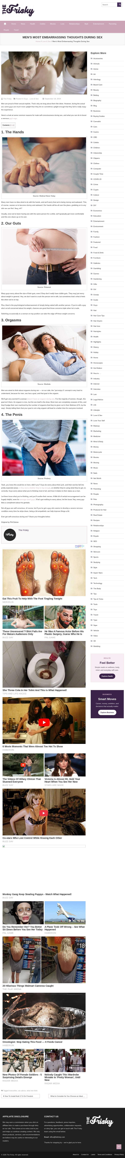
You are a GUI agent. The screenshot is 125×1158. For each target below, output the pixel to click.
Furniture (96, 258)
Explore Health (107, 676)
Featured (96, 242)
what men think (32, 1091)
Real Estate (97, 515)
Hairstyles (97, 331)
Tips (95, 594)
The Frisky (7, 99)
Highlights (97, 342)
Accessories (98, 58)
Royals (6, 30)
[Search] (119, 4)
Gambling (97, 268)
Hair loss (96, 326)
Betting (96, 95)
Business (96, 111)
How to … (97, 373)
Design (96, 200)
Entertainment (98, 24)
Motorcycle (97, 452)
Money (96, 447)
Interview (96, 389)
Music (95, 468)
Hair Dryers (97, 321)
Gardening (97, 279)
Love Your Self (99, 421)
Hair (95, 310)
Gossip (96, 295)
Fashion (96, 237)
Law (95, 394)
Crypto (96, 190)
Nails (95, 473)
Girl (94, 289)
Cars (95, 127)
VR (94, 641)
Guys (26, 99)
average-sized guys (27, 499)
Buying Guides (99, 116)
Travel (16, 30)
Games (96, 274)
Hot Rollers (97, 368)
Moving (96, 463)
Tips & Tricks (98, 599)
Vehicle (96, 630)
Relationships (74, 24)
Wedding (96, 646)
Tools (95, 604)
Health (32, 24)
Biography (97, 100)
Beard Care (97, 85)
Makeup (96, 426)
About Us (76, 1154)
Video (95, 636)
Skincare (96, 552)
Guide (95, 300)
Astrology (97, 79)
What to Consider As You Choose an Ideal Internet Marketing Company (68, 1096)
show (12, 125)
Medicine (96, 436)
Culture (96, 195)
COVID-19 (97, 179)
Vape (95, 625)
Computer (97, 169)
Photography (98, 505)
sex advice (22, 1091)
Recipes (96, 520)
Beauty (96, 90)
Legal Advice (98, 400)
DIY (94, 205)
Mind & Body (98, 442)
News (23, 24)
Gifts (95, 284)
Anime (95, 69)
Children (96, 148)
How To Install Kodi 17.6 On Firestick (19, 1096)
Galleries (96, 263)
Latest (93, 1154)
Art (94, 74)
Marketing (97, 431)
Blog (95, 106)
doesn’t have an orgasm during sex (40, 399)
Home (13, 24)
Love (62, 24)
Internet (96, 384)
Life (94, 405)
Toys (95, 609)
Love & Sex (34, 99)
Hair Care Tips (98, 316)
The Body (97, 588)
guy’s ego (13, 118)
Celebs (42, 24)
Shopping (97, 547)
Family (96, 232)
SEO (95, 541)
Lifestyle (96, 410)
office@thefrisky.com (57, 1137)
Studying (96, 562)
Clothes (96, 163)
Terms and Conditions (105, 1154)
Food (95, 247)
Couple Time (98, 174)
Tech (95, 578)
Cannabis (97, 121)
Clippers (96, 158)
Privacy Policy (119, 1154)
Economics (97, 211)
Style (86, 24)
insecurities (13, 1091)
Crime (95, 184)
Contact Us (85, 1154)
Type (95, 620)
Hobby (95, 352)
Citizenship (97, 153)
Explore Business (107, 712)
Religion (96, 531)
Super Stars (98, 573)
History (96, 347)
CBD (95, 137)
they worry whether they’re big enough (35, 488)
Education (97, 216)
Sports (95, 557)
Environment (98, 226)
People (96, 494)
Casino (96, 132)
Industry (96, 379)
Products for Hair (99, 510)
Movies (53, 24)
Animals (96, 64)
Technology (97, 583)
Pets (95, 499)
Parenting (112, 24)
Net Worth (97, 478)
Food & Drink (98, 253)
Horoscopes (98, 363)
